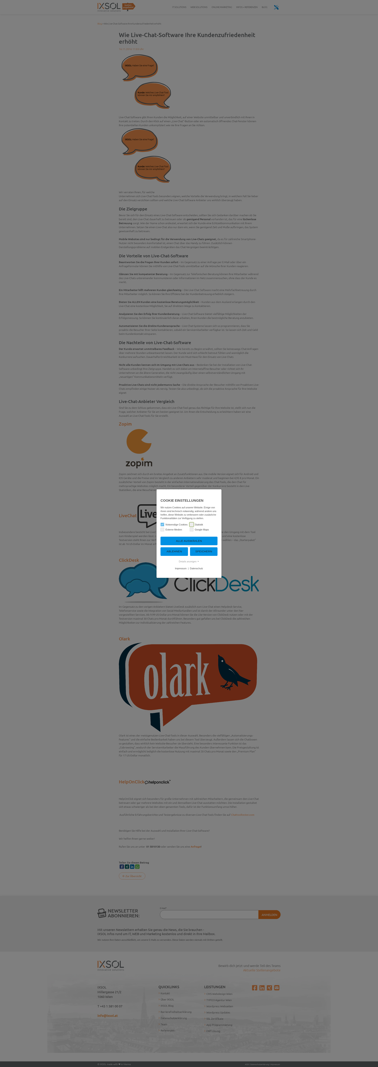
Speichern (203, 551)
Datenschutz (196, 568)
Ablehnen (174, 551)
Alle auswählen (189, 540)
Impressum (180, 568)
